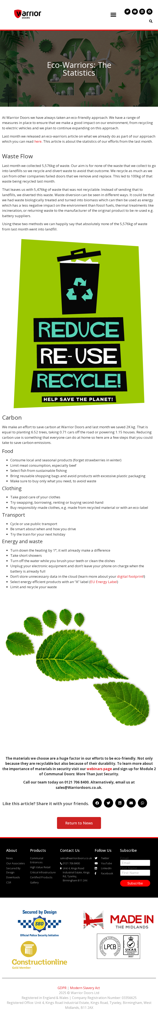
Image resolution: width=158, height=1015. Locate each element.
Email (124, 858)
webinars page (99, 768)
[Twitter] (127, 12)
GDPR (62, 988)
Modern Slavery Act (85, 988)
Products (38, 850)
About (11, 850)
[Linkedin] (142, 12)
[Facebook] (149, 12)
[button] (113, 14)
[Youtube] (135, 12)
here (38, 141)
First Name (128, 868)
